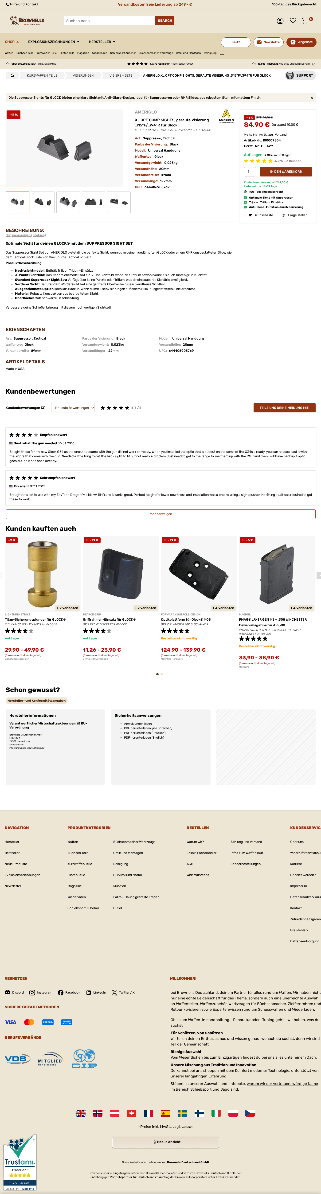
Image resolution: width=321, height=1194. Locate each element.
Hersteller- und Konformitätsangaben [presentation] (37, 700)
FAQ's (236, 42)
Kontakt (296, 908)
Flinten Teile (67, 53)
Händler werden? (303, 875)
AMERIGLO (146, 112)
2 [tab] (163, 676)
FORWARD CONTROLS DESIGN (180, 614)
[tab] (36, 700)
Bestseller (12, 853)
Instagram (44, 992)
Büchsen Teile (24, 53)
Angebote (305, 42)
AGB (190, 864)
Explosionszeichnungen (51, 42)
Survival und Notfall (127, 875)
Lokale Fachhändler (201, 853)
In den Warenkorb (286, 171)
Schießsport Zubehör (123, 53)
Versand (281, 134)
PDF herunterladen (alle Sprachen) (148, 728)
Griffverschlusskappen (95, 659)
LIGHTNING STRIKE (17, 614)
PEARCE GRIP (92, 614)
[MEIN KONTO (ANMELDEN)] (281, 21)
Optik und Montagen (188, 53)
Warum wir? (195, 842)
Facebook (72, 992)
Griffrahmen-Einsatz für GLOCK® (109, 620)
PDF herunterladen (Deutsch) (144, 733)
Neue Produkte (16, 864)
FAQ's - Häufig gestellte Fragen (136, 897)
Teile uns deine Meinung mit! (284, 408)
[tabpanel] (43, 598)
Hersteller (100, 42)
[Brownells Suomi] (199, 1113)
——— (222, 52)
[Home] (11, 75)
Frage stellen (297, 215)
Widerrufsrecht (198, 875)
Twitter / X (127, 992)
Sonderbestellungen (246, 864)
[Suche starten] (164, 20)
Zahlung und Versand (246, 842)
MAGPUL (245, 614)
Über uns (297, 842)
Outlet (117, 908)
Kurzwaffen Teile (46, 53)
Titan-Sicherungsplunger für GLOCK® (35, 620)
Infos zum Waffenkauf (247, 853)
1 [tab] (159, 676)
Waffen (9, 53)
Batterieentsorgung (304, 941)
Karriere (296, 864)
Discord (18, 992)
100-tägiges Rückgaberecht (294, 4)
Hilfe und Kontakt (23, 4)
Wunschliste (294, 21)
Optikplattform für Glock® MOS (186, 620)
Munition (119, 886)
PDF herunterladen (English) (144, 737)
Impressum (298, 886)
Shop (10, 42)
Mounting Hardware (172, 659)
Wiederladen (99, 53)
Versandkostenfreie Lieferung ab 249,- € (155, 4)
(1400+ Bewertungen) (172, 64)
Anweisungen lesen (138, 723)
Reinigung (210, 53)
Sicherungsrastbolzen (17, 659)
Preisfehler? (299, 930)
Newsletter (13, 886)
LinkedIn (99, 992)
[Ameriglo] (226, 116)
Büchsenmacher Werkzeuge (156, 53)
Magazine (83, 53)
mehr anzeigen (161, 514)
